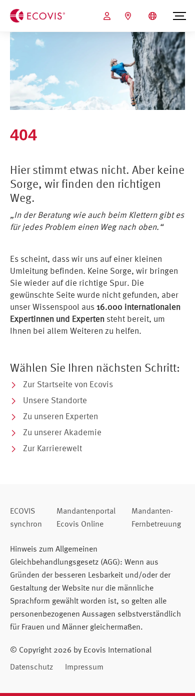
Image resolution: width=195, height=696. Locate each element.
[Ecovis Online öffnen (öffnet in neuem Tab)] (108, 15)
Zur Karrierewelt (52, 448)
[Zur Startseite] (37, 14)
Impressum (84, 666)
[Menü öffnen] (179, 15)
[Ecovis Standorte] (129, 15)
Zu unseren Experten (60, 416)
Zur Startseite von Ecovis (68, 384)
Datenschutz (31, 666)
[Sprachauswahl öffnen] (154, 15)
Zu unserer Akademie (62, 432)
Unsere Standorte (55, 400)
